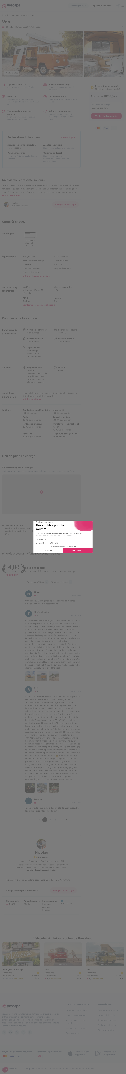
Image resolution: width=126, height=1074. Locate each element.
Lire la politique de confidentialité (47, 543)
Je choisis (48, 551)
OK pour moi (77, 551)
